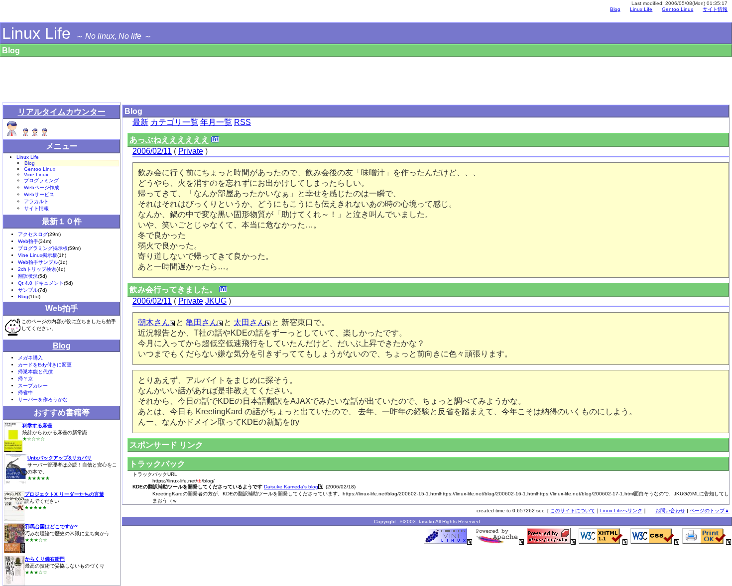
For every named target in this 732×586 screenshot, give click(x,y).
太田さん (249, 322)
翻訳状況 (28, 276)
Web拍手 (28, 241)
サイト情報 (715, 9)
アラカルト (36, 201)
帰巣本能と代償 (35, 371)
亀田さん (202, 322)
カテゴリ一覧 (174, 122)
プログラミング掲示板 (43, 248)
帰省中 (25, 392)
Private (190, 151)
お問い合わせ (670, 510)
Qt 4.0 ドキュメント (41, 283)
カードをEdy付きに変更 (45, 364)
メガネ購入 (30, 357)
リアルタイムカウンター (62, 112)
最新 (140, 122)
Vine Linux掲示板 (37, 255)
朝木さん (154, 322)
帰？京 (25, 378)
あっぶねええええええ (169, 139)
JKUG (216, 301)
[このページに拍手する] (12, 327)
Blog (615, 9)
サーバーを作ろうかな (43, 399)
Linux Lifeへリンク (621, 510)
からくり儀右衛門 (45, 559)
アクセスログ (33, 234)
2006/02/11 (152, 151)
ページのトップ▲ (710, 510)
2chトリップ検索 (37, 269)
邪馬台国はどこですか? (51, 526)
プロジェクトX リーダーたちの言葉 (64, 494)
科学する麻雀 (37, 425)
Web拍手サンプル (38, 262)
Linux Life (36, 33)
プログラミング (41, 180)
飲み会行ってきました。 (173, 289)
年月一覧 (216, 122)
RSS (242, 122)
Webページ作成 (41, 187)
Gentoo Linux (677, 9)
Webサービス (39, 194)
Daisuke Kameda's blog (291, 486)
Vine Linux (36, 174)
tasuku (426, 521)
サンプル (28, 290)
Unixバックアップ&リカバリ (59, 458)
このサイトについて (572, 510)
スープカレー (33, 385)
